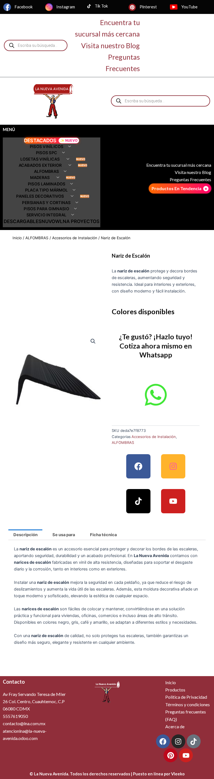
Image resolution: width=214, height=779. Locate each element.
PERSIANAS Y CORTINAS (46, 202)
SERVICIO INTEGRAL (46, 215)
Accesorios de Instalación (74, 238)
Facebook (23, 6)
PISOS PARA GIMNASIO (46, 209)
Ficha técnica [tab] (103, 534)
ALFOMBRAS (46, 171)
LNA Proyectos (79, 221)
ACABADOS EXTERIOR (40, 165)
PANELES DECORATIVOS (40, 196)
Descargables (23, 221)
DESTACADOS (40, 140)
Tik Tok (101, 6)
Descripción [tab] (25, 534)
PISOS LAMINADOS (46, 184)
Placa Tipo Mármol (46, 190)
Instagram (65, 6)
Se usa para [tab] (63, 534)
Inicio (17, 238)
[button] (93, 341)
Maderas (40, 177)
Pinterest (148, 6)
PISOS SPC (46, 153)
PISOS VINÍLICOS (46, 146)
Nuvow (51, 221)
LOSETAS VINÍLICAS (40, 159)
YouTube (189, 6)
